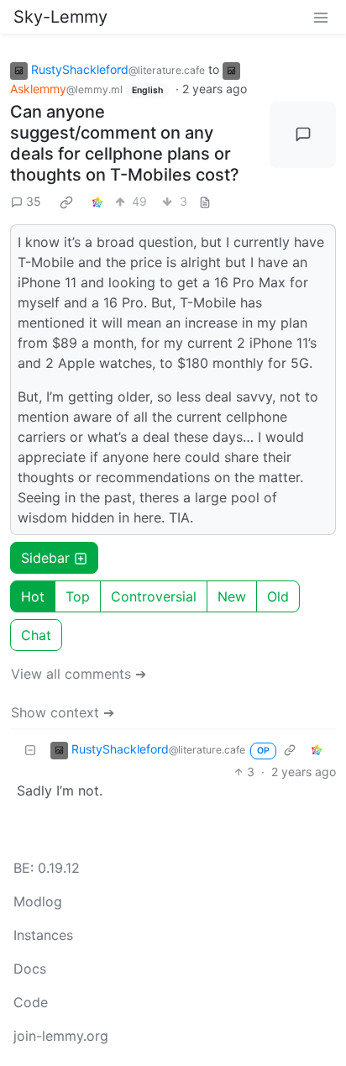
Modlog (37, 901)
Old (278, 596)
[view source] (204, 201)
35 (33, 201)
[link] (66, 202)
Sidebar (45, 557)
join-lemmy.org (60, 1035)
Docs (29, 968)
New (232, 596)
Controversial (154, 596)
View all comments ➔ (78, 673)
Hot (33, 596)
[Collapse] (30, 750)
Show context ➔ (62, 712)
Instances (43, 935)
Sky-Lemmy (60, 17)
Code (30, 1002)
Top (78, 596)
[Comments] (303, 135)
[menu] (321, 16)
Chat (36, 635)
